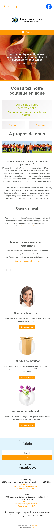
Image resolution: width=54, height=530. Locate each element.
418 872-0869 (26, 484)
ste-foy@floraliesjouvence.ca (26, 486)
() (11, 7)
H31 (33, 527)
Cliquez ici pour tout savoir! (31, 226)
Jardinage (13, 125)
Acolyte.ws (35, 525)
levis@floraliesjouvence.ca (26, 504)
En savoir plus (27, 327)
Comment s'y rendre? (26, 489)
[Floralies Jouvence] (27, 20)
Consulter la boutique (27, 64)
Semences (40, 125)
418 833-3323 (26, 501)
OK (27, 458)
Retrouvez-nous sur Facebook (27, 244)
